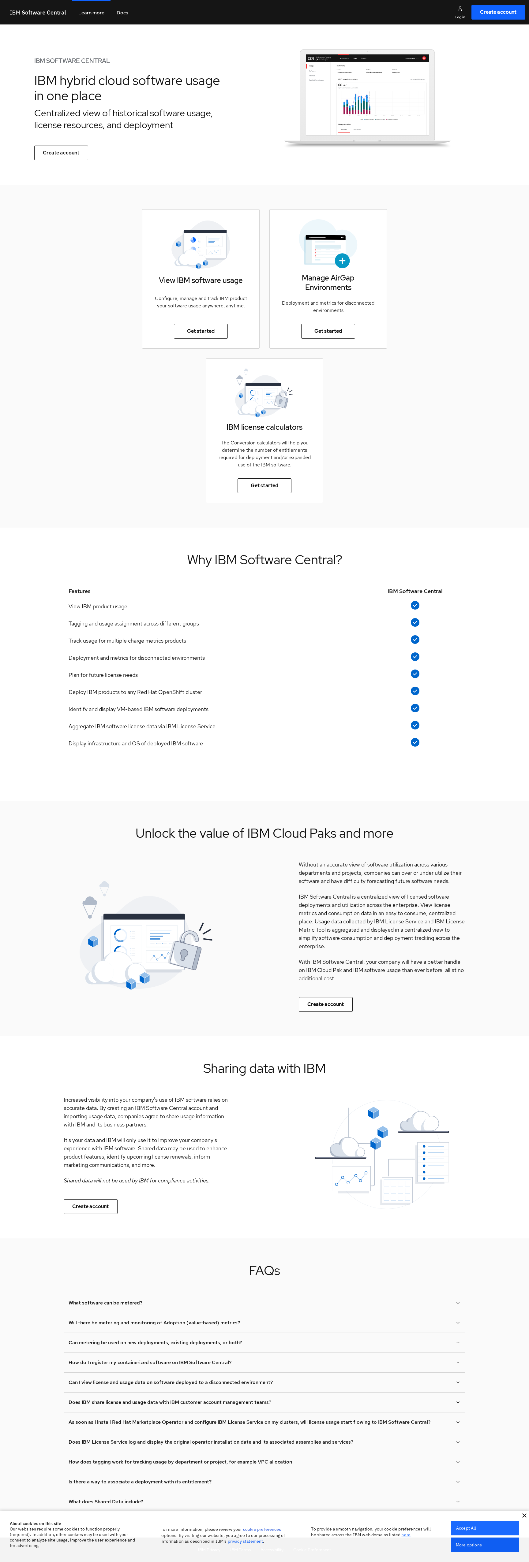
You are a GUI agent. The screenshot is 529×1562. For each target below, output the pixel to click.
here (406, 1535)
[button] (524, 1515)
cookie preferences (262, 1529)
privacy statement (245, 1541)
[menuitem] (498, 12)
